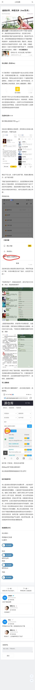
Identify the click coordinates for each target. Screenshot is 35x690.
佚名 (9, 620)
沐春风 (10, 595)
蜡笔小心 (12, 606)
